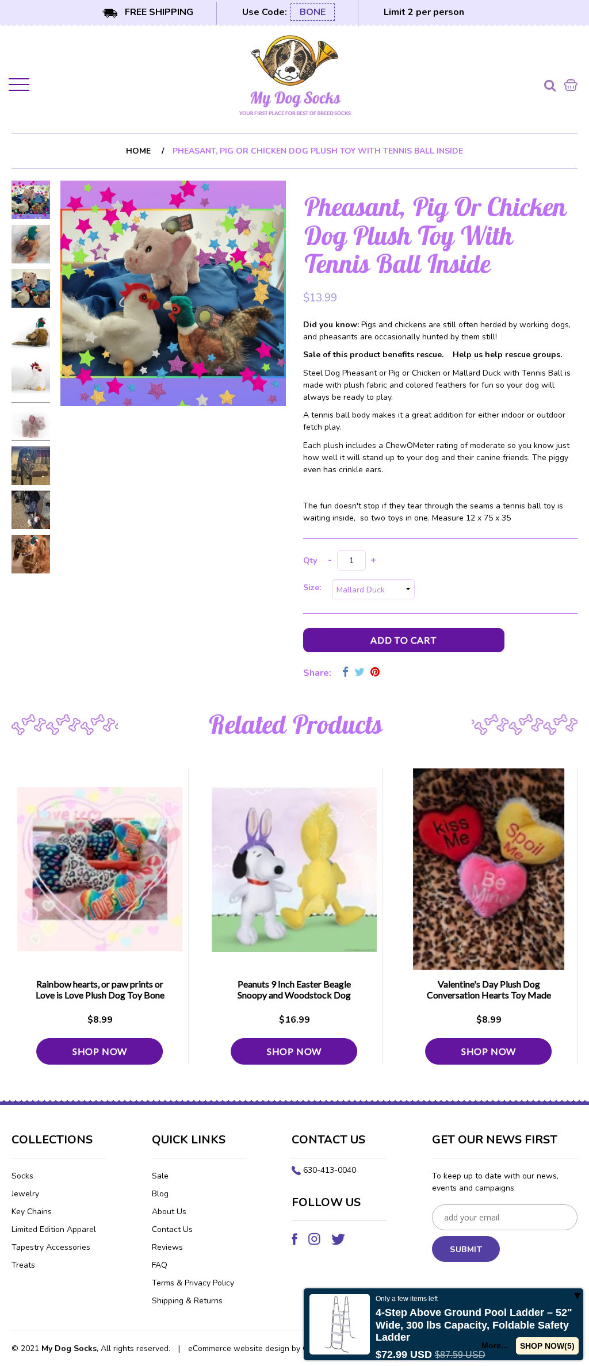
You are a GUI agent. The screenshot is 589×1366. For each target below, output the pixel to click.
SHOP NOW (99, 1051)
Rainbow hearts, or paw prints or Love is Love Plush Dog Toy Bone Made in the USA (100, 994)
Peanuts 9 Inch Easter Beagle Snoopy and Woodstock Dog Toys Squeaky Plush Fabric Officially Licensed (294, 1000)
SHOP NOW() (547, 1345)
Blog (160, 1193)
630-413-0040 (329, 1170)
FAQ (159, 1265)
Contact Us (172, 1229)
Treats (23, 1265)
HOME (138, 151)
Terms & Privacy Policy (193, 1282)
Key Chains (32, 1211)
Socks (22, 1175)
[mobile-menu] (20, 86)
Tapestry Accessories (51, 1247)
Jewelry (25, 1193)
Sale (160, 1175)
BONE (313, 12)
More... (494, 1345)
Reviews (167, 1247)
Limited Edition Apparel (54, 1229)
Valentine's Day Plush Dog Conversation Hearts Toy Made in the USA (489, 994)
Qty (310, 560)
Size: (314, 587)
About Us (169, 1211)
